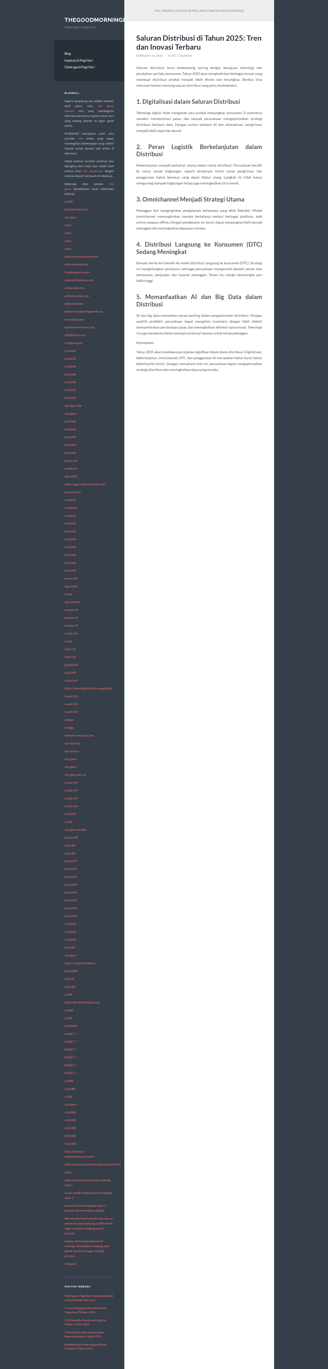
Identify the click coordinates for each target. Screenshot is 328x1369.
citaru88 (70, 845)
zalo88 (69, 1010)
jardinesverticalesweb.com (81, 256)
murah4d (70, 350)
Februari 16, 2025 (149, 55)
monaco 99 (71, 610)
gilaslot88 (71, 971)
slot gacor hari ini (75, 774)
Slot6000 (70, 437)
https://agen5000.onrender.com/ (85, 484)
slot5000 (70, 374)
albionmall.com (74, 303)
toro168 (70, 947)
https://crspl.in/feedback (80, 963)
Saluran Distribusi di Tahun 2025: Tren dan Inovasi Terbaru (199, 42)
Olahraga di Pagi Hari (80, 67)
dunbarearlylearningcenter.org (84, 311)
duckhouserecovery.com (80, 327)
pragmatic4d (72, 492)
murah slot (71, 633)
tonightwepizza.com (77, 272)
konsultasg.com (74, 319)
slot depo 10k (73, 405)
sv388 (69, 822)
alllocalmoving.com (76, 264)
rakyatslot (71, 680)
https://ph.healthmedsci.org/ (82, 1002)
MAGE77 (70, 1034)
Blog (68, 54)
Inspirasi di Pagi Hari (79, 60)
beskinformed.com (76, 209)
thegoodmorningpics (100, 20)
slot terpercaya (93, 171)
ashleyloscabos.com (77, 296)
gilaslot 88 (71, 665)
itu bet (69, 594)
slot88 (69, 201)
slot (80, 138)
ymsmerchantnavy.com (79, 280)
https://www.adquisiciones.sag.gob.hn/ (89, 688)
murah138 (71, 696)
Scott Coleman (180, 55)
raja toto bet (72, 602)
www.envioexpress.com (79, 735)
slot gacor (71, 217)
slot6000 (70, 923)
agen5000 (71, 476)
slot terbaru (72, 751)
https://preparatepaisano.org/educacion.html (93, 1164)
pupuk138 (71, 460)
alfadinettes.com (75, 335)
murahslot (71, 508)
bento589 (71, 861)
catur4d (69, 978)
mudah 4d (71, 468)
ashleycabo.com (74, 288)
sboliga (69, 719)
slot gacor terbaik (76, 829)
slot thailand (72, 743)
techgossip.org (74, 342)
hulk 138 (70, 649)
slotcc (68, 225)
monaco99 (71, 578)
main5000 (71, 1026)
